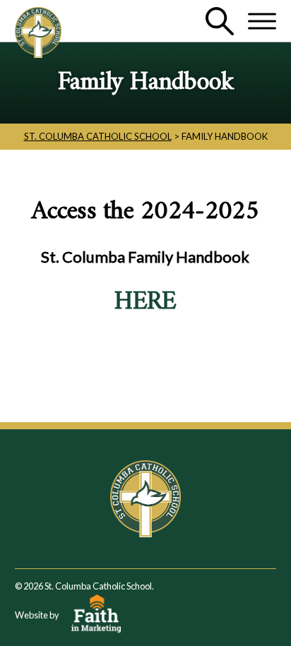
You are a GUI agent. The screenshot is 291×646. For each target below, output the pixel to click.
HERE (145, 302)
